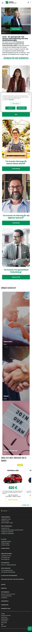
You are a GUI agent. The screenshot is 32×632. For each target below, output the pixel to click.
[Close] (29, 94)
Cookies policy (11, 99)
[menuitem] (29, 2)
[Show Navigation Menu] (2, 3)
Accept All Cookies (21, 108)
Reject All (10, 108)
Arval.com (5, 510)
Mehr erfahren (16, 29)
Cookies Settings (15, 103)
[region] (16, 102)
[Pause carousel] (31, 32)
